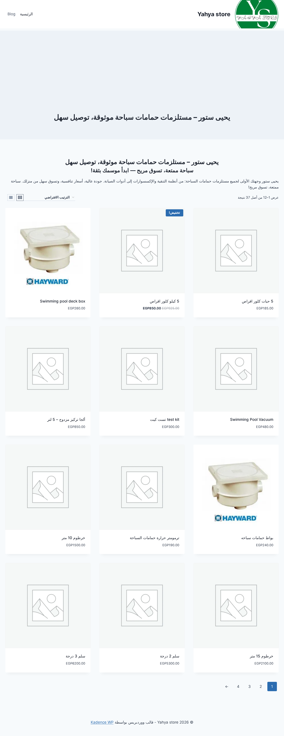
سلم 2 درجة (169, 656)
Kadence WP (102, 722)
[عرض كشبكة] (20, 197)
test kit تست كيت (164, 419)
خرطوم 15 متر (261, 656)
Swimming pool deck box (62, 301)
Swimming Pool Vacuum (251, 419)
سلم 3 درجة (75, 656)
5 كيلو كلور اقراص (164, 301)
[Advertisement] (142, 62)
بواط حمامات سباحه (257, 538)
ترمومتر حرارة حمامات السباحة (154, 538)
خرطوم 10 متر (73, 538)
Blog (11, 14)
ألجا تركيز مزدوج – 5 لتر (66, 419)
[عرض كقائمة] (10, 197)
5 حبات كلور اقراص (257, 301)
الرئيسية (26, 14)
